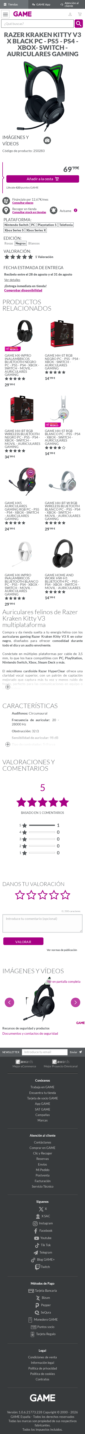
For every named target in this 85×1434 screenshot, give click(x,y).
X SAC (45, 1216)
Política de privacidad (42, 1368)
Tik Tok (45, 1245)
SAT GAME (42, 1109)
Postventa (43, 1175)
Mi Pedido (42, 1170)
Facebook (45, 1230)
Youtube (45, 1238)
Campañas (42, 1115)
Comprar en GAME (42, 1148)
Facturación (43, 1181)
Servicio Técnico (42, 1186)
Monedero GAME (45, 1319)
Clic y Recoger (42, 1153)
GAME (22, 13)
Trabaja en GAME (42, 1087)
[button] (79, 23)
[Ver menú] (5, 14)
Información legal (42, 1363)
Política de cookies (42, 1374)
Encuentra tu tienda (42, 1093)
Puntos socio (45, 1327)
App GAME (42, 1104)
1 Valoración (44, 257)
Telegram (45, 1252)
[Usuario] (70, 14)
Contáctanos (42, 1142)
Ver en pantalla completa (64, 981)
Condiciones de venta (42, 1357)
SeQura (45, 1312)
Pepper (45, 1305)
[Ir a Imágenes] (47, 140)
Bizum (45, 1298)
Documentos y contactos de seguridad (30, 1033)
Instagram (45, 1223)
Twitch (45, 1267)
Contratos (42, 1379)
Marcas (43, 1120)
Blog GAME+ (45, 1259)
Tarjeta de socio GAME (42, 1098)
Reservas (42, 1159)
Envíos (42, 1164)
